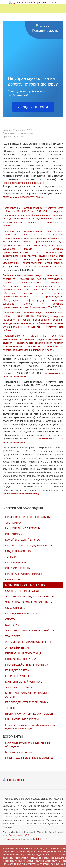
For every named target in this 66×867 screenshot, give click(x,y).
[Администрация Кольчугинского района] (33, 2)
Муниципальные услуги (18, 752)
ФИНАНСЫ (11, 579)
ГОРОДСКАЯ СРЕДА (17, 670)
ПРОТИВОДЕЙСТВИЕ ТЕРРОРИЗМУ (26, 664)
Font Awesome (10, 838)
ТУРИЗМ (10, 708)
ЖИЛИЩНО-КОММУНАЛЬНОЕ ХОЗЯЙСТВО (30, 630)
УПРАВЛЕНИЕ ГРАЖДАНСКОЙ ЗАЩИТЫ (28, 642)
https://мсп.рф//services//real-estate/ (23, 197)
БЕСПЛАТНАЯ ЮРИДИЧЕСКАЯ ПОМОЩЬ (29, 713)
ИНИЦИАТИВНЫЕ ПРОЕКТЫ (22, 719)
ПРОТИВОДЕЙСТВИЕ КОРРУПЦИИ (25, 702)
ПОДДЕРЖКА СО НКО (18, 551)
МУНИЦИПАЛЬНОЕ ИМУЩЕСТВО (25, 585)
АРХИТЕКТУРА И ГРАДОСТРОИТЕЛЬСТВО (30, 596)
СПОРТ (9, 619)
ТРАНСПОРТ (12, 636)
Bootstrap (7, 831)
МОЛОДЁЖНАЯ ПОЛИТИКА (21, 613)
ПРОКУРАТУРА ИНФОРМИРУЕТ (23, 573)
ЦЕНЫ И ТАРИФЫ (15, 562)
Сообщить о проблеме (33, 107)
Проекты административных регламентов (29, 757)
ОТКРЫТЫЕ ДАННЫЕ (17, 676)
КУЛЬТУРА (11, 625)
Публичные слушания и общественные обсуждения (27, 744)
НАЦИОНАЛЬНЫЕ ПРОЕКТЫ (22, 528)
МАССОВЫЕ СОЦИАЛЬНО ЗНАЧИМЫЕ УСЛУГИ (28, 694)
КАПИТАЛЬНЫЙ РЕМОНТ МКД (23, 653)
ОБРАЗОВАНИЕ (14, 607)
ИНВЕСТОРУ (12, 534)
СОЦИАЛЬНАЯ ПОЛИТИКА (20, 659)
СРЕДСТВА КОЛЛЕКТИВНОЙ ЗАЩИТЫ (27, 517)
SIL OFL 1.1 (42, 838)
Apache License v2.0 (19, 834)
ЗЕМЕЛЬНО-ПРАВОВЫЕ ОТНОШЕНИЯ (27, 602)
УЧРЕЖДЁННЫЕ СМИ (18, 647)
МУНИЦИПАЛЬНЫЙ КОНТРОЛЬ (23, 681)
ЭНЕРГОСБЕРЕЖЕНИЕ (18, 568)
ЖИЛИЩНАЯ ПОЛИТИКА (19, 687)
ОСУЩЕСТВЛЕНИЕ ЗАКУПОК (22, 590)
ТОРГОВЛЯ (11, 556)
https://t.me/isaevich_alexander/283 (22, 182)
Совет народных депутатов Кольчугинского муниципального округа (30, 726)
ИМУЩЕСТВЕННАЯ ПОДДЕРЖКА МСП (27, 545)
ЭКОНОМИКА (13, 522)
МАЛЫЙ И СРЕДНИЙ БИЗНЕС (22, 539)
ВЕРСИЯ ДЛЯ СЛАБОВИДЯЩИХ (25, 508)
